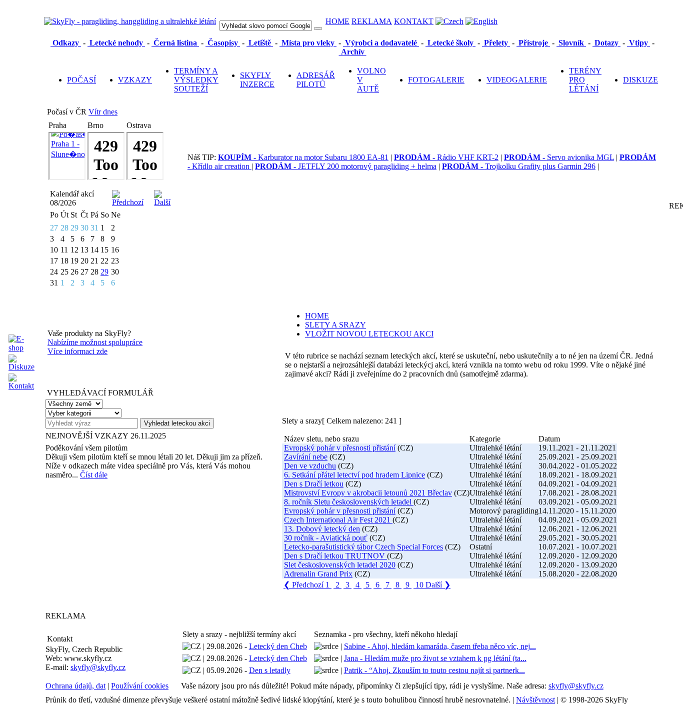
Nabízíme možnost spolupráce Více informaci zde (95, 347)
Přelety (496, 42)
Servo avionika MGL (559, 157)
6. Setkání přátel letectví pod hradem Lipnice (354, 474)
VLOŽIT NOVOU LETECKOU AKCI (369, 334)
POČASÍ (81, 80)
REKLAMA (372, 21)
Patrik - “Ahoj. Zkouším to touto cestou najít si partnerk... (434, 670)
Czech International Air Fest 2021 (338, 520)
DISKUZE (640, 80)
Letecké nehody (116, 42)
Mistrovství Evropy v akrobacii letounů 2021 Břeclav (368, 492)
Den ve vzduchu (310, 466)
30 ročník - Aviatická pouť (326, 538)
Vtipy (638, 42)
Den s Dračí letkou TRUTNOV (335, 556)
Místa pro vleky (308, 42)
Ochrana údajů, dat (76, 686)
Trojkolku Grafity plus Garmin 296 (519, 166)
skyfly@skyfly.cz (98, 667)
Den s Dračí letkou (314, 484)
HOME (338, 21)
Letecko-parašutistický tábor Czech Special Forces (363, 546)
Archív (352, 52)
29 (104, 272)
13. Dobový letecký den (322, 528)
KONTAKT (414, 21)
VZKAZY (135, 80)
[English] (482, 21)
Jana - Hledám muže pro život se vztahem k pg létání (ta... (435, 658)
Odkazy (65, 42)
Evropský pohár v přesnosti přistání (340, 448)
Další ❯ (438, 584)
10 (420, 584)
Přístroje (533, 42)
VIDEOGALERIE (516, 80)
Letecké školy (451, 42)
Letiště (259, 42)
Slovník (571, 42)
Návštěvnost (535, 700)
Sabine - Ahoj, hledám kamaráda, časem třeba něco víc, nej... (440, 646)
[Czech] (450, 21)
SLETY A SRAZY (335, 324)
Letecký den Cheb (278, 646)
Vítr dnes (103, 112)
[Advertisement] (108, 545)
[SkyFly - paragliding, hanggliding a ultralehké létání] (130, 21)
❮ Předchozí (304, 584)
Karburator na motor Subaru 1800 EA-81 (303, 157)
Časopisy (223, 42)
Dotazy (606, 42)
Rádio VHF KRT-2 (446, 157)
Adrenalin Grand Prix (318, 574)
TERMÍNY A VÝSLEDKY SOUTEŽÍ (196, 79)
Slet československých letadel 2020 (340, 564)
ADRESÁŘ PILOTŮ (315, 79)
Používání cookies (139, 686)
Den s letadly (269, 670)
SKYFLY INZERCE (257, 79)
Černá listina (175, 42)
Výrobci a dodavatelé (381, 42)
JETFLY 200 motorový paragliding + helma (345, 166)
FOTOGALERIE (436, 80)
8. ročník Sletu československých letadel (349, 502)
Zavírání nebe (306, 456)
